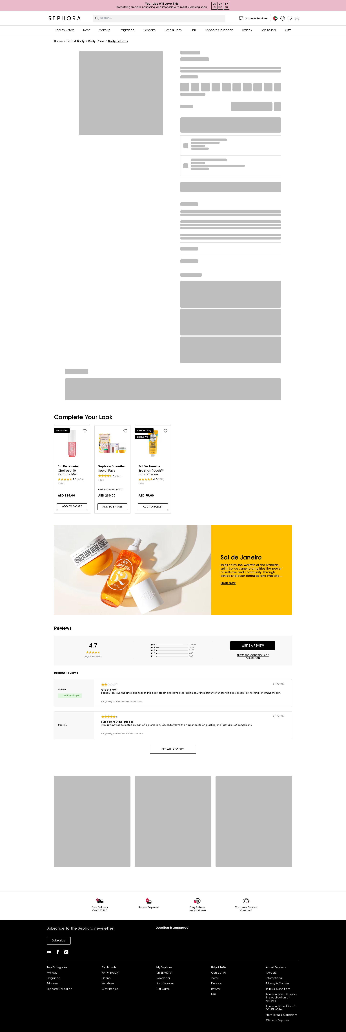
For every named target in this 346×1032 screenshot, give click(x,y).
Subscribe (59, 940)
